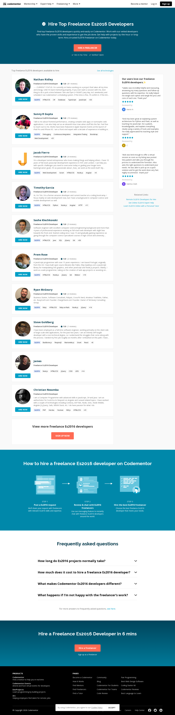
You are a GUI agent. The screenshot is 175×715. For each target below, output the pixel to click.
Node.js (80, 173)
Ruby (44, 307)
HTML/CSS (46, 100)
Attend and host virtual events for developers (31, 684)
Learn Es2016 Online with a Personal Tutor (141, 206)
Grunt (79, 342)
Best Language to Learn (131, 693)
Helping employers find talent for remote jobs (31, 697)
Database (61, 100)
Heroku (51, 410)
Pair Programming (128, 677)
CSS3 (70, 371)
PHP (44, 410)
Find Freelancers (79, 689)
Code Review (102, 693)
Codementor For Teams (107, 689)
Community (101, 677)
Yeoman (60, 410)
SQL (60, 240)
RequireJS (58, 342)
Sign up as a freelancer (87, 654)
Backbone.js (47, 342)
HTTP (80, 205)
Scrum (61, 173)
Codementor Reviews (130, 689)
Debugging (47, 134)
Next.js (45, 371)
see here (111, 608)
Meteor (77, 275)
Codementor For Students (108, 685)
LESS (77, 371)
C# (54, 100)
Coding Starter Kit (128, 685)
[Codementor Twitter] (155, 710)
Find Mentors (78, 685)
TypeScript (72, 100)
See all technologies (105, 70)
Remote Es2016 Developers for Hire (141, 199)
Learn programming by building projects (29, 690)
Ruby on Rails (64, 307)
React (86, 342)
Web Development (41, 138)
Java (54, 240)
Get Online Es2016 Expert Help (141, 203)
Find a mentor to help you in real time (28, 678)
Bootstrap (94, 134)
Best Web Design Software (132, 681)
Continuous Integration (62, 134)
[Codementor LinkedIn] (160, 710)
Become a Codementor (82, 677)
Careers (128, 710)
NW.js (68, 410)
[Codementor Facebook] (149, 710)
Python (55, 205)
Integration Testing (80, 134)
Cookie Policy (96, 707)
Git (74, 240)
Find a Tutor (78, 693)
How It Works (78, 681)
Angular (89, 173)
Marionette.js (69, 342)
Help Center (140, 710)
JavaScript (82, 100)
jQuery (67, 240)
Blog (99, 681)
